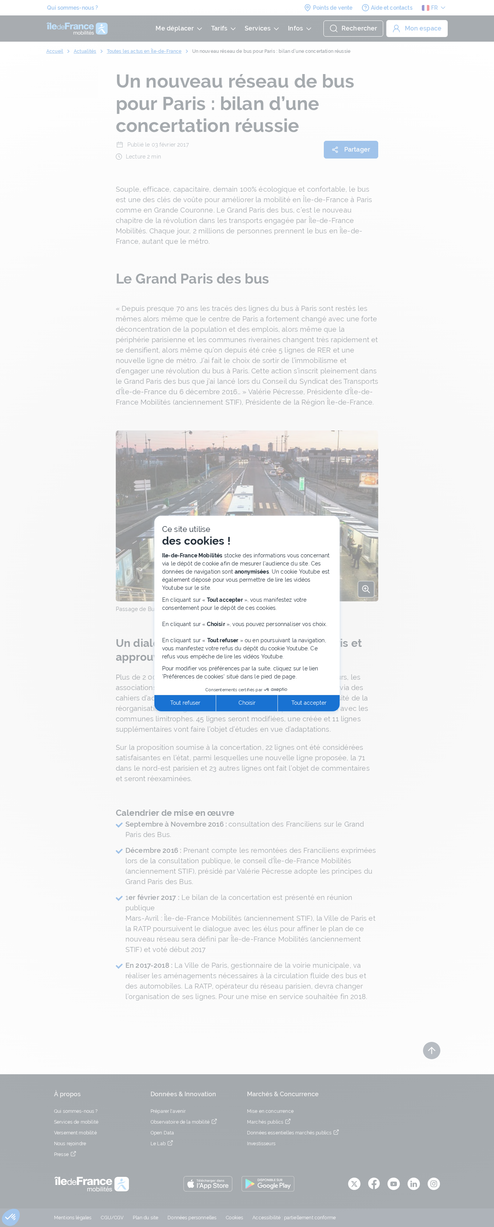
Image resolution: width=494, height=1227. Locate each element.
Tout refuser (185, 703)
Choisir (247, 703)
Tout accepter (309, 703)
